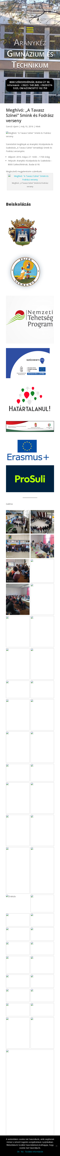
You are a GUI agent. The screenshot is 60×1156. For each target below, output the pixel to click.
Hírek (38, 126)
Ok (18, 1151)
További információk (34, 1151)
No (22, 1151)
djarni (15, 126)
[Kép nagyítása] (25, 513)
